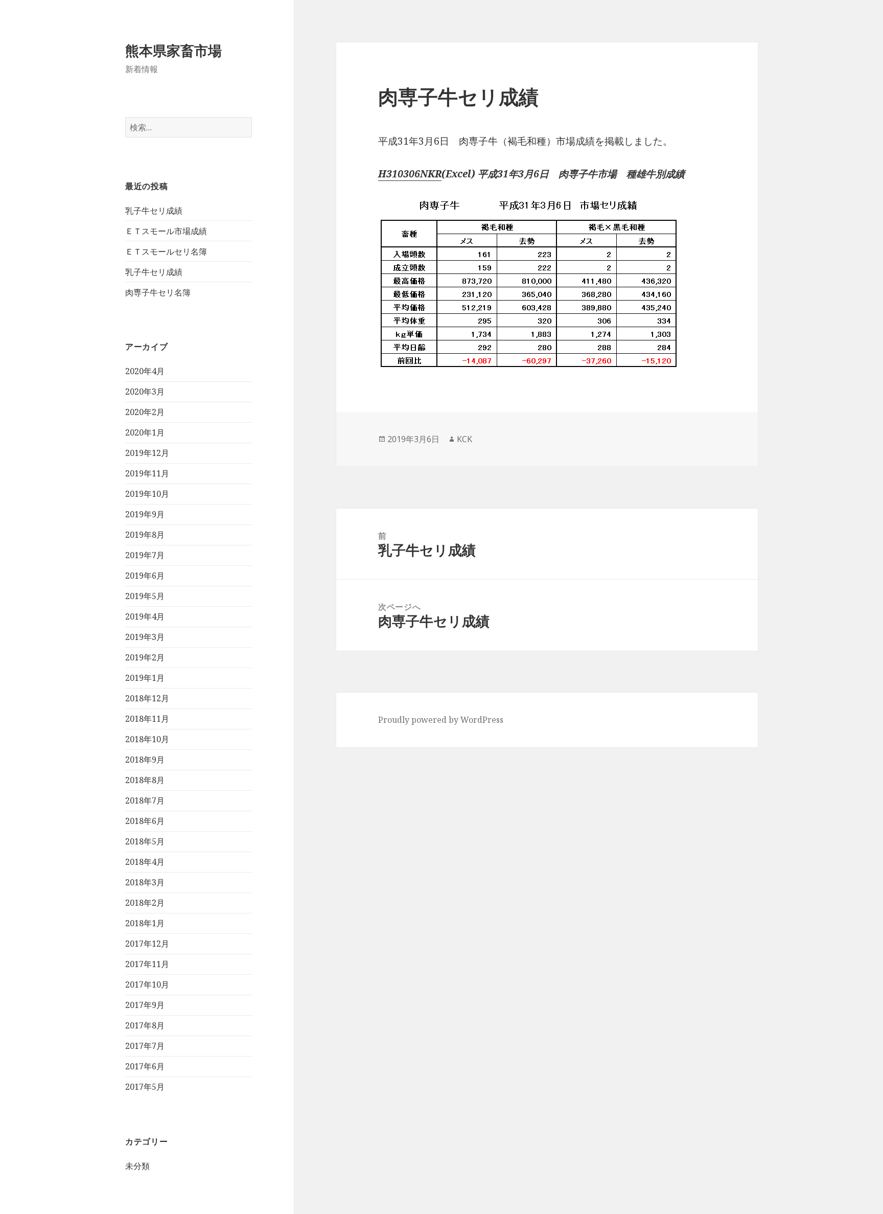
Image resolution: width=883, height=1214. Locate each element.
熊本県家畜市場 (173, 50)
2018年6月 (145, 821)
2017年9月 (145, 1005)
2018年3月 (145, 882)
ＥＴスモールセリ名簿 (166, 251)
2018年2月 (145, 902)
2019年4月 (145, 616)
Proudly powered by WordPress (440, 719)
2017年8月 (145, 1025)
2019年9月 (145, 514)
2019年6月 (145, 575)
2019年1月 (145, 677)
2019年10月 (147, 493)
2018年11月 (147, 718)
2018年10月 (147, 739)
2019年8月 (145, 534)
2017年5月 (145, 1086)
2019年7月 (145, 555)
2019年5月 (145, 596)
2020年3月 (145, 391)
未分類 (137, 1166)
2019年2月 (145, 657)
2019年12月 (147, 453)
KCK (464, 439)
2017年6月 (145, 1066)
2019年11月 (147, 473)
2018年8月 (145, 780)
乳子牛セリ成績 (153, 210)
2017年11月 (147, 964)
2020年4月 (145, 371)
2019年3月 (145, 637)
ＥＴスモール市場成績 (166, 231)
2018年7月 (145, 800)
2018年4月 (145, 861)
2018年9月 (145, 759)
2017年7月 (145, 1045)
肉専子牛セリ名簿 (158, 292)
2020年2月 (145, 412)
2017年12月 (147, 943)
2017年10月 (147, 984)
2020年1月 (145, 432)
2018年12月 (147, 698)
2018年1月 (145, 923)
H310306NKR (410, 173)
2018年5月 (145, 841)
